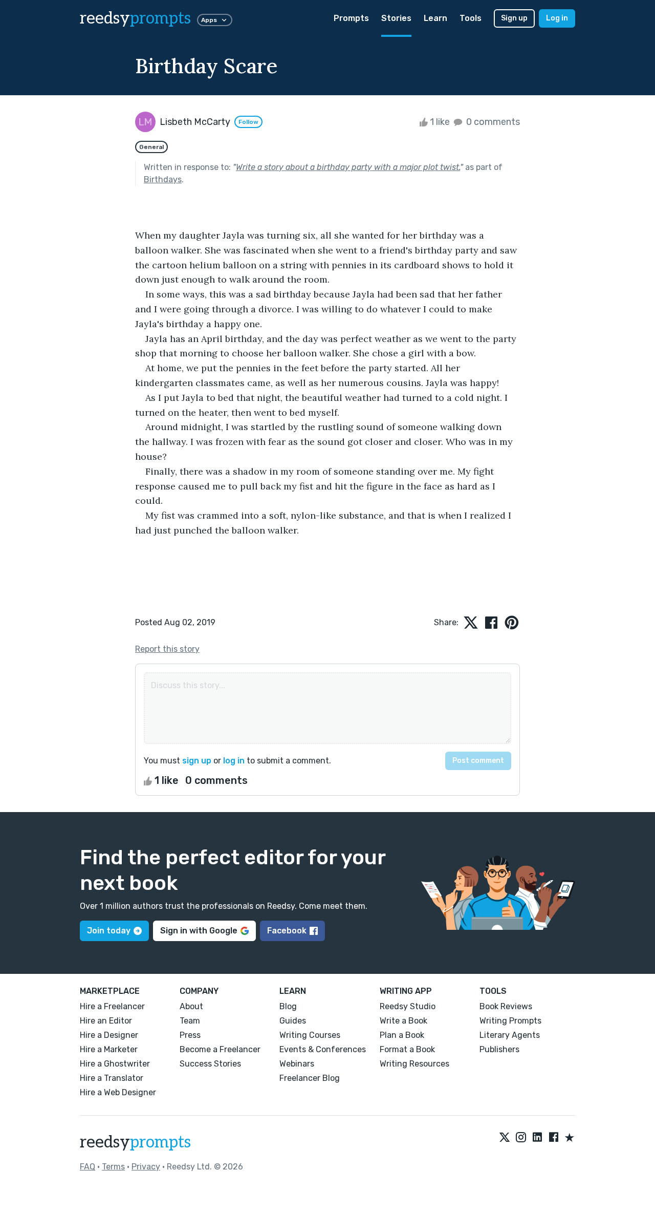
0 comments (492, 121)
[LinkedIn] (537, 1138)
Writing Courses (309, 1035)
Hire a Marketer (109, 1049)
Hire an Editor (106, 1021)
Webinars (296, 1064)
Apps (209, 20)
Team (190, 1021)
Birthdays (163, 179)
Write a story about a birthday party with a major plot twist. (348, 167)
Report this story (167, 649)
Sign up (514, 18)
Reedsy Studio (407, 1006)
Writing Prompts (510, 1021)
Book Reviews (505, 1006)
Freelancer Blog (309, 1078)
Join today (108, 930)
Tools (471, 18)
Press (190, 1035)
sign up (196, 760)
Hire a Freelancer (112, 1006)
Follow (248, 121)
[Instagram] (521, 1138)
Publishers (499, 1049)
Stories (396, 18)
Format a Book (407, 1049)
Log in (557, 18)
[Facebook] (554, 1138)
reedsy (135, 18)
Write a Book (403, 1021)
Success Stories (210, 1064)
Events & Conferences (322, 1049)
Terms (113, 1167)
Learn (435, 18)
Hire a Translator (111, 1078)
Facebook (287, 930)
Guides (292, 1021)
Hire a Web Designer (118, 1092)
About (191, 1006)
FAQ (87, 1167)
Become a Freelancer (220, 1049)
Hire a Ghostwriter (115, 1064)
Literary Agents (509, 1035)
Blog (288, 1006)
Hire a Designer (109, 1035)
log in (234, 760)
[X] (504, 1138)
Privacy (146, 1167)
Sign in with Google (198, 930)
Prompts (351, 18)
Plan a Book (402, 1035)
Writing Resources (414, 1064)
